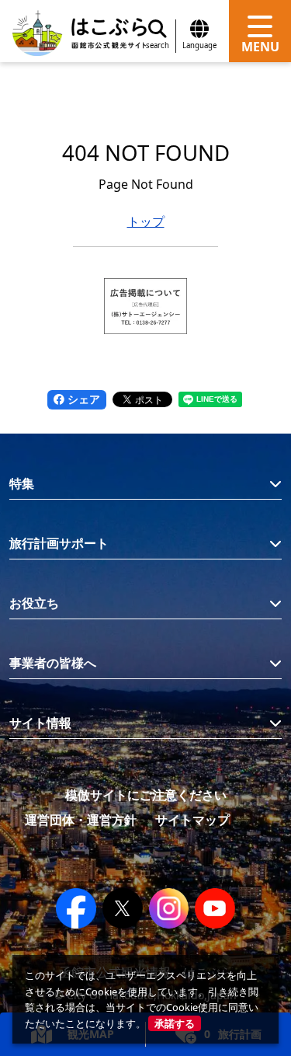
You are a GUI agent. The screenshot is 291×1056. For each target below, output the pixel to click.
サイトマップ (192, 819)
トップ (146, 221)
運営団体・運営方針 (81, 819)
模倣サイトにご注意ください (146, 794)
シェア (82, 399)
